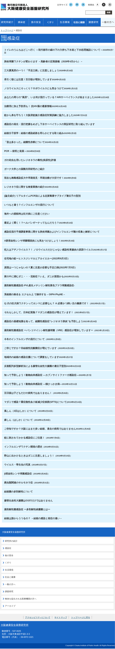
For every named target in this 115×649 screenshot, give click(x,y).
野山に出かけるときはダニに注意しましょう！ (29, 455)
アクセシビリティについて (37, 617)
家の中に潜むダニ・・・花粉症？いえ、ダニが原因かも (34, 276)
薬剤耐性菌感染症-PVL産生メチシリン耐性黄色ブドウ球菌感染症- (39, 285)
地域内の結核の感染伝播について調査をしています (31, 357)
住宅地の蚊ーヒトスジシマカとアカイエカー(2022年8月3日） (37, 258)
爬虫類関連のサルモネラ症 (18, 482)
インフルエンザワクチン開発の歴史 (23, 446)
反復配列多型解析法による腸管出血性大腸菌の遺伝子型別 (35, 366)
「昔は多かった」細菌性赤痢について (24, 142)
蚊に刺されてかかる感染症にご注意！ (24, 437)
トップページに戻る (80, 617)
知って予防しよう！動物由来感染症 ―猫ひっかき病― (33, 384)
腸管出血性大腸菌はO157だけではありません (28, 500)
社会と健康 (10, 577)
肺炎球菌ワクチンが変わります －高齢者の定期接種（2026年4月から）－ (43, 61)
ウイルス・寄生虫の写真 (17, 464)
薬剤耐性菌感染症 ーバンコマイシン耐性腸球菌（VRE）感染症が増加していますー (48, 330)
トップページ (7, 30)
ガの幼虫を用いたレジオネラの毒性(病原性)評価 (30, 160)
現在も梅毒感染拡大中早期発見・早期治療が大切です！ (34, 177)
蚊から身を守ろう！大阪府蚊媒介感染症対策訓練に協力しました (38, 115)
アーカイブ (10, 606)
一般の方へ (10, 584)
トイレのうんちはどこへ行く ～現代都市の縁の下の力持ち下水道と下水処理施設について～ (53, 49)
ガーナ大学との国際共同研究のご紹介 (24, 169)
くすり (8, 562)
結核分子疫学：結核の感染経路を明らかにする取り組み (34, 133)
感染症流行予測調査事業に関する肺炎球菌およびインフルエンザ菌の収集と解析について (52, 231)
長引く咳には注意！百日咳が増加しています (28, 79)
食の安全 (9, 555)
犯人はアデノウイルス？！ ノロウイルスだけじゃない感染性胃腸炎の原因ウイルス (48, 249)
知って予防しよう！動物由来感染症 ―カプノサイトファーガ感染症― (41, 375)
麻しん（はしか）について (18, 419)
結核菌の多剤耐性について (18, 491)
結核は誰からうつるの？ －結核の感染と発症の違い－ (33, 518)
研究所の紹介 (11, 541)
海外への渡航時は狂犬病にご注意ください (27, 213)
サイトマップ (60, 617)
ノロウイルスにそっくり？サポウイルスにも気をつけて (34, 88)
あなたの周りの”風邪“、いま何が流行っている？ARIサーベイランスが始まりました (49, 97)
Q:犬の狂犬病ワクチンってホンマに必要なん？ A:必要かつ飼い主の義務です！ (46, 303)
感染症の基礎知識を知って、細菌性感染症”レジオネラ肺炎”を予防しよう (43, 321)
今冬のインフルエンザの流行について (24, 339)
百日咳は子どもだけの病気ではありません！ (28, 393)
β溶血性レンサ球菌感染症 (18, 473)
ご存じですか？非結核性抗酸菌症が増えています (30, 348)
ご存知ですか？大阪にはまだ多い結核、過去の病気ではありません (40, 428)
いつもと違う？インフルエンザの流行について (29, 204)
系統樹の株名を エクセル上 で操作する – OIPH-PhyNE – (34, 294)
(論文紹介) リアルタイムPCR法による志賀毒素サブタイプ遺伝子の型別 (42, 195)
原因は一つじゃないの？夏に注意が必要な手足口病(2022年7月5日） (40, 267)
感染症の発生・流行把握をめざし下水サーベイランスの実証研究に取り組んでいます (49, 124)
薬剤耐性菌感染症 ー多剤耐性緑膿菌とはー (27, 509)
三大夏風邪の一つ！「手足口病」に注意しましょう (31, 70)
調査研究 (9, 591)
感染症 (8, 548)
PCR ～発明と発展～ (15, 151)
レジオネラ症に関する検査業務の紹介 (24, 186)
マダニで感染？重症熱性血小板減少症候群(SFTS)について (35, 402)
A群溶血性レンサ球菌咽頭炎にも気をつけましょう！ (32, 240)
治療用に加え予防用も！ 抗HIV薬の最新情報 (28, 106)
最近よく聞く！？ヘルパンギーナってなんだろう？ (31, 222)
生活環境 (9, 570)
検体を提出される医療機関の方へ (20, 599)
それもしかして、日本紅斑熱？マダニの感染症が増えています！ (38, 312)
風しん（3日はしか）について (20, 410)
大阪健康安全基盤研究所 (14, 624)
